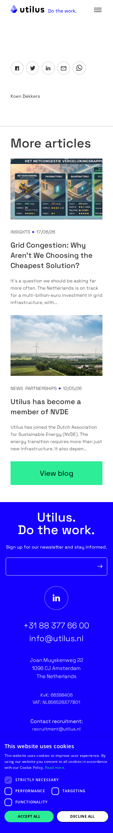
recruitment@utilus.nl (56, 729)
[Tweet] (32, 68)
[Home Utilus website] (43, 8)
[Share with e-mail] (63, 68)
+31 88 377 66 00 (56, 625)
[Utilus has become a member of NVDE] (56, 345)
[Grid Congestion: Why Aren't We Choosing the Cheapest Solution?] (56, 189)
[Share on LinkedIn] (48, 68)
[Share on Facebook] (17, 68)
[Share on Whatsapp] (79, 68)
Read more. (55, 767)
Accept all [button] (29, 816)
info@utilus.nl (56, 638)
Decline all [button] (82, 816)
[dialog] (56, 785)
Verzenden (100, 567)
